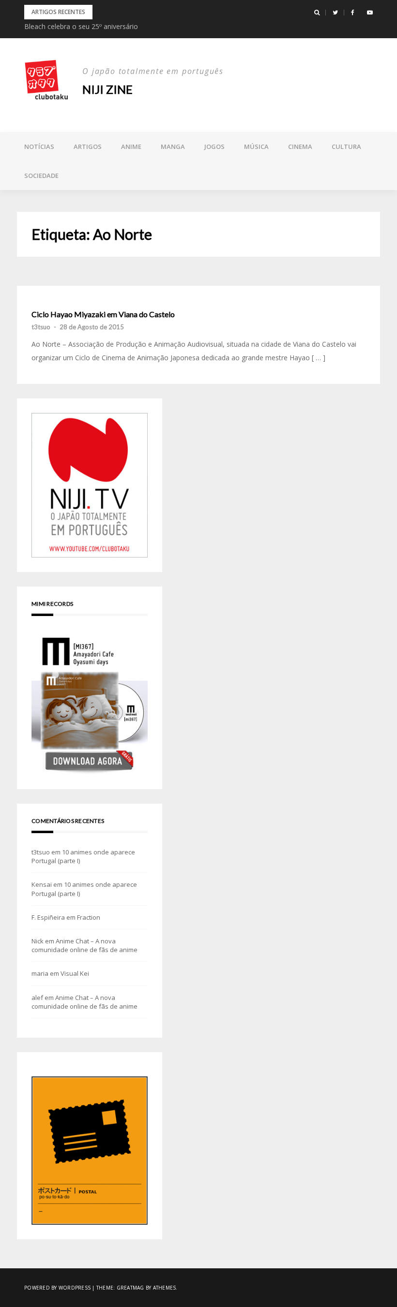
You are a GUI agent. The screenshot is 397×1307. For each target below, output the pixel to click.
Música (256, 146)
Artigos (88, 146)
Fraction (88, 917)
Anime (131, 146)
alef (37, 997)
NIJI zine (107, 89)
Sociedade (41, 175)
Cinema (300, 146)
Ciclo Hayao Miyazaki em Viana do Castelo (103, 314)
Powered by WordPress (57, 1287)
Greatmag (130, 1287)
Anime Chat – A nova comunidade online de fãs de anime (84, 945)
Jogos (214, 146)
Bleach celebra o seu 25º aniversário (81, 26)
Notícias (39, 146)
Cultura (346, 146)
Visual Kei (75, 973)
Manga (173, 146)
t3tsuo (40, 327)
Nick (37, 941)
